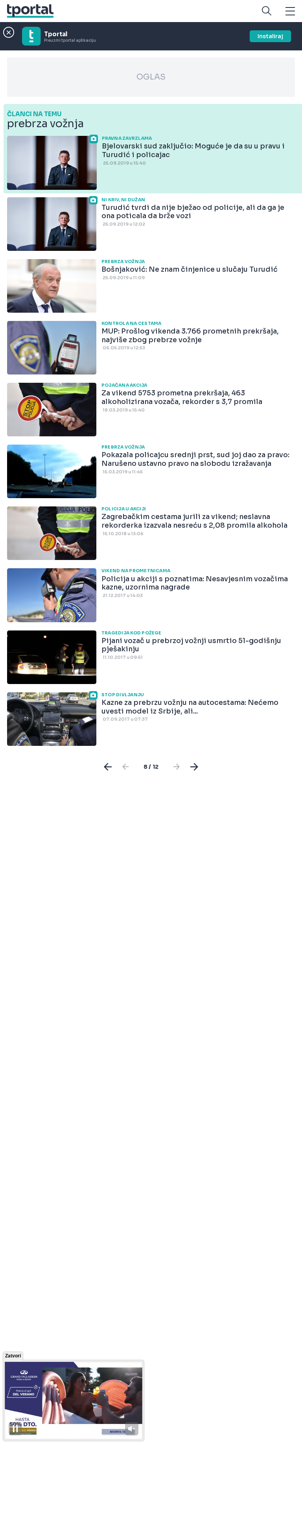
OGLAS (151, 77)
